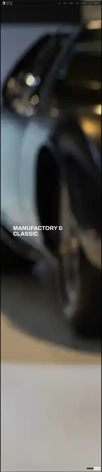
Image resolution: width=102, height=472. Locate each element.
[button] (65, 3)
